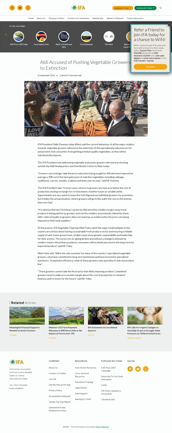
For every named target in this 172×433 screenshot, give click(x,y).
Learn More (150, 67)
